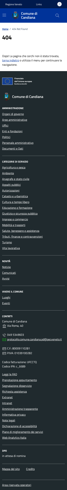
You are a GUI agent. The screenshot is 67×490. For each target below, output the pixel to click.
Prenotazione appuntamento (19, 380)
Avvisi (5, 278)
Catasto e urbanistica (15, 196)
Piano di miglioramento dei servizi (22, 432)
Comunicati (9, 273)
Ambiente (8, 173)
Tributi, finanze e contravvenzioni (22, 236)
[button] (39, 4)
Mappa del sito (11, 469)
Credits (30, 469)
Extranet (7, 397)
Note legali (8, 420)
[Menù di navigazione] (4, 15)
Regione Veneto (13, 4)
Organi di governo (13, 114)
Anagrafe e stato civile (15, 179)
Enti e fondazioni (12, 131)
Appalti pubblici (11, 185)
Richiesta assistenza (14, 391)
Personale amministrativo (17, 143)
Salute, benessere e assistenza (20, 231)
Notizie (6, 267)
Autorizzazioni (10, 190)
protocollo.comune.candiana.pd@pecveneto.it (34, 339)
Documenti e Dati (12, 148)
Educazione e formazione (17, 208)
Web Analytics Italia (14, 437)
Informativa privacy (14, 414)
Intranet (7, 403)
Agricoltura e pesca (13, 167)
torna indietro (10, 60)
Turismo (7, 242)
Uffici (5, 125)
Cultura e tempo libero (15, 202)
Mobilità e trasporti (13, 225)
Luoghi (6, 297)
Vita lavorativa (11, 248)
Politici (6, 137)
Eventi (6, 303)
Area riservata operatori (16, 485)
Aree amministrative (14, 120)
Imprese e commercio (15, 219)
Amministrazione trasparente (20, 409)
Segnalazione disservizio (17, 386)
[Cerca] (57, 15)
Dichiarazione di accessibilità (19, 426)
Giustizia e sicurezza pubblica (20, 213)
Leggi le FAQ (9, 374)
